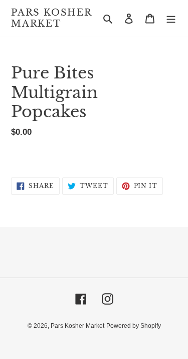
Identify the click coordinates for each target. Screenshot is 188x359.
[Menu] (170, 18)
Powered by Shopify (133, 325)
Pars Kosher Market (51, 18)
